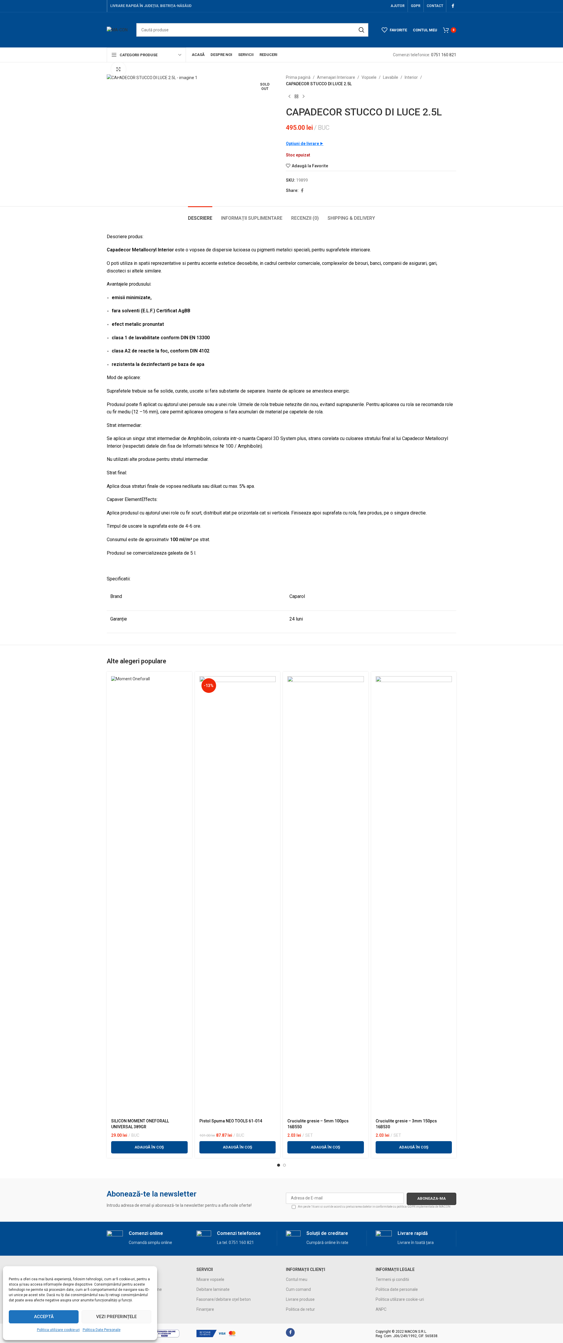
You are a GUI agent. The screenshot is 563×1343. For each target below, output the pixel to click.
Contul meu (296, 1279)
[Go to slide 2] (284, 1165)
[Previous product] (289, 96)
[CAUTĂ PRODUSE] (361, 30)
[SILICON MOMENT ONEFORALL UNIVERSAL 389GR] (149, 896)
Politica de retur (300, 1309)
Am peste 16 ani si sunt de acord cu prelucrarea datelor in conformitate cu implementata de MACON (373, 1206)
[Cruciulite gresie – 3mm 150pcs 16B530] (414, 896)
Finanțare (205, 1309)
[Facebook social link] (452, 6)
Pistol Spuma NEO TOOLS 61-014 (230, 1121)
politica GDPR (406, 1206)
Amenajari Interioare (336, 77)
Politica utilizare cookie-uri (58, 1330)
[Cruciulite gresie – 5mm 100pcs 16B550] (325, 896)
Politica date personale (397, 1289)
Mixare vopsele (210, 1279)
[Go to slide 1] (278, 1165)
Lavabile (390, 77)
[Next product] (303, 96)
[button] (149, 1147)
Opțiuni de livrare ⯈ (304, 143)
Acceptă (44, 1316)
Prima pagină (298, 77)
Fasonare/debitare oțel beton (223, 1299)
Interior (411, 77)
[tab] (200, 215)
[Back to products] (296, 96)
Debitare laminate (213, 1289)
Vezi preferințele (116, 1316)
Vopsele (369, 77)
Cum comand (298, 1289)
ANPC (381, 1309)
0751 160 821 (443, 54)
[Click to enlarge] (118, 69)
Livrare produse (300, 1299)
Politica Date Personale (102, 1330)
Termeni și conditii (392, 1279)
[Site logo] (117, 29)
